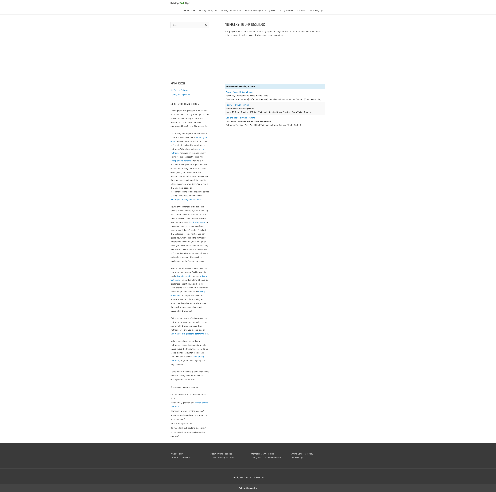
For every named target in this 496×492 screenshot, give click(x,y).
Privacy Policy (177, 454)
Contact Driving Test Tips (222, 457)
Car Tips (301, 10)
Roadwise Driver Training (237, 105)
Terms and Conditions (181, 457)
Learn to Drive (189, 10)
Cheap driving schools (181, 160)
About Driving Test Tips (221, 454)
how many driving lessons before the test (189, 334)
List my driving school (180, 94)
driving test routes (183, 276)
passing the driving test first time (186, 199)
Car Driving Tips (316, 10)
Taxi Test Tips (297, 457)
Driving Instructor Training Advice (266, 457)
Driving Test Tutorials (231, 10)
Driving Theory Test (208, 10)
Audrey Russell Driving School (240, 92)
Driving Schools (286, 10)
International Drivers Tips (262, 454)
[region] (190, 54)
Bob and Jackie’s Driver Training (240, 118)
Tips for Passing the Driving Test (260, 10)
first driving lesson (197, 222)
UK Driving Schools (179, 90)
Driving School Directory (302, 454)
